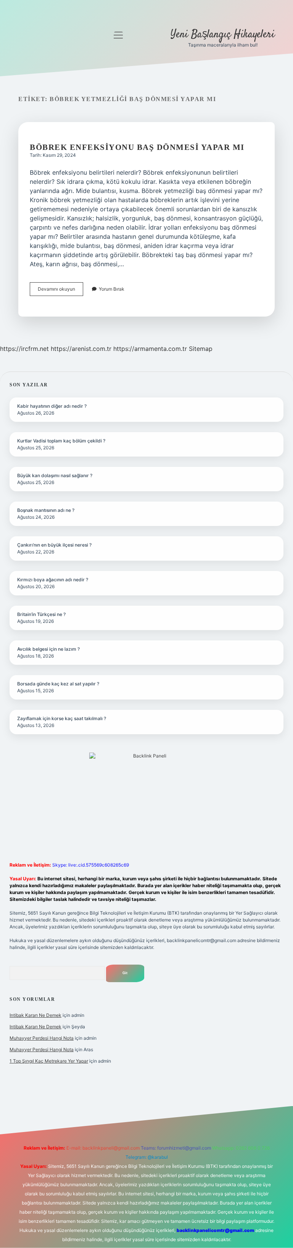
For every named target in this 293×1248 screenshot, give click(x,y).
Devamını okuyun (60, 291)
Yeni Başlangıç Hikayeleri (223, 34)
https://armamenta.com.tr (150, 348)
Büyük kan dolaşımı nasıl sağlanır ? (54, 475)
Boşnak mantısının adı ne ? (45, 510)
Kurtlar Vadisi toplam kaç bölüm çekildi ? (61, 441)
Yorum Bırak (111, 289)
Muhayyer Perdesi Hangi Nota (42, 1038)
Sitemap (201, 348)
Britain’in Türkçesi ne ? (41, 614)
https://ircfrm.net (24, 348)
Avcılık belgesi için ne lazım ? (48, 649)
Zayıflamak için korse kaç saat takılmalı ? (61, 718)
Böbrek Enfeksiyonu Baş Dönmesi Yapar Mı (137, 147)
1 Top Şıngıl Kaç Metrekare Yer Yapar (49, 1061)
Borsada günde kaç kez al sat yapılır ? (58, 684)
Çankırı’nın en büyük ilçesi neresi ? (54, 545)
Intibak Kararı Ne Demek (35, 1015)
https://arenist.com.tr (81, 348)
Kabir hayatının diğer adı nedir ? (52, 406)
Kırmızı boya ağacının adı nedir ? (52, 579)
